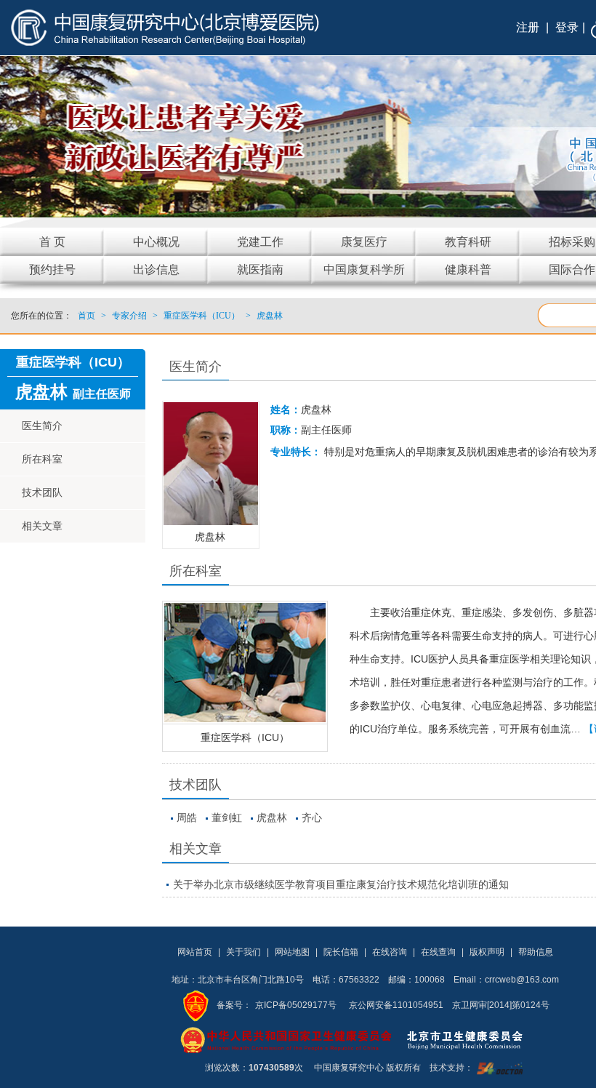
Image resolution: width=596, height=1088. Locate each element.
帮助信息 (535, 952)
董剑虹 (227, 817)
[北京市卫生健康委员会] (476, 1039)
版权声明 (487, 952)
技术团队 (42, 492)
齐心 (312, 817)
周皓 (187, 817)
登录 (567, 27)
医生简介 (42, 425)
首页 (86, 316)
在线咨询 (389, 952)
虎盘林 (272, 817)
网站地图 (292, 952)
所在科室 (42, 459)
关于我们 (243, 952)
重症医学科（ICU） (245, 737)
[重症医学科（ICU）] (245, 662)
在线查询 (438, 952)
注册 (527, 27)
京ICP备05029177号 (296, 1005)
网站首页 (194, 952)
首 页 (52, 242)
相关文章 (42, 526)
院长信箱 (340, 952)
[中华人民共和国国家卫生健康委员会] (286, 1039)
